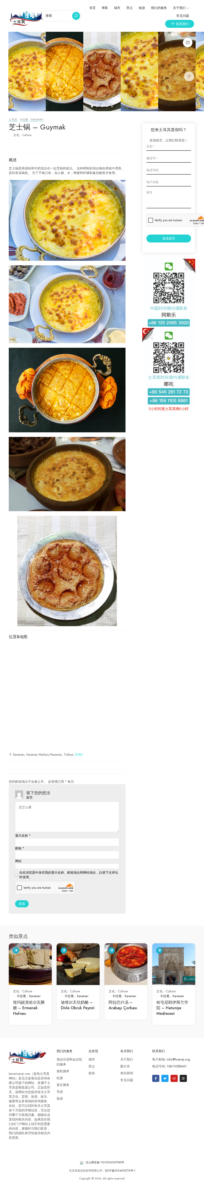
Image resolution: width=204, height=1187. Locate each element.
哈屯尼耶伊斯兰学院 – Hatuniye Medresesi (172, 1008)
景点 (129, 8)
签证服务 (63, 1085)
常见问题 (182, 16)
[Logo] (29, 18)
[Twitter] (165, 1078)
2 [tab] (97, 106)
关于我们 (179, 8)
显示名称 (23, 836)
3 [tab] (102, 106)
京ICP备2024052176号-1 (120, 1171)
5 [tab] (112, 106)
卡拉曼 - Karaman (31, 120)
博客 (105, 8)
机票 (60, 1078)
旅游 (142, 8)
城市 (117, 8)
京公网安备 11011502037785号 (105, 1162)
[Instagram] (183, 1078)
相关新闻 (126, 1073)
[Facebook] (155, 1078)
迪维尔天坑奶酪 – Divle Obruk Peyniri (77, 1005)
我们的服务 (159, 8)
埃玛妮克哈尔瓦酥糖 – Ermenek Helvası (29, 1008)
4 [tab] (107, 106)
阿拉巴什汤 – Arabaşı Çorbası (123, 1005)
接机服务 (63, 1071)
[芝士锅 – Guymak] (27, 71)
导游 (60, 1092)
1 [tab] (92, 106)
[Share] (187, 42)
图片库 (125, 1066)
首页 (92, 8)
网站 (18, 861)
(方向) (78, 754)
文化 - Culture (22, 135)
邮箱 (19, 848)
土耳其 (13, 120)
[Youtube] (174, 1078)
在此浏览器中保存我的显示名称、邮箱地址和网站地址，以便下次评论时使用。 (68, 874)
